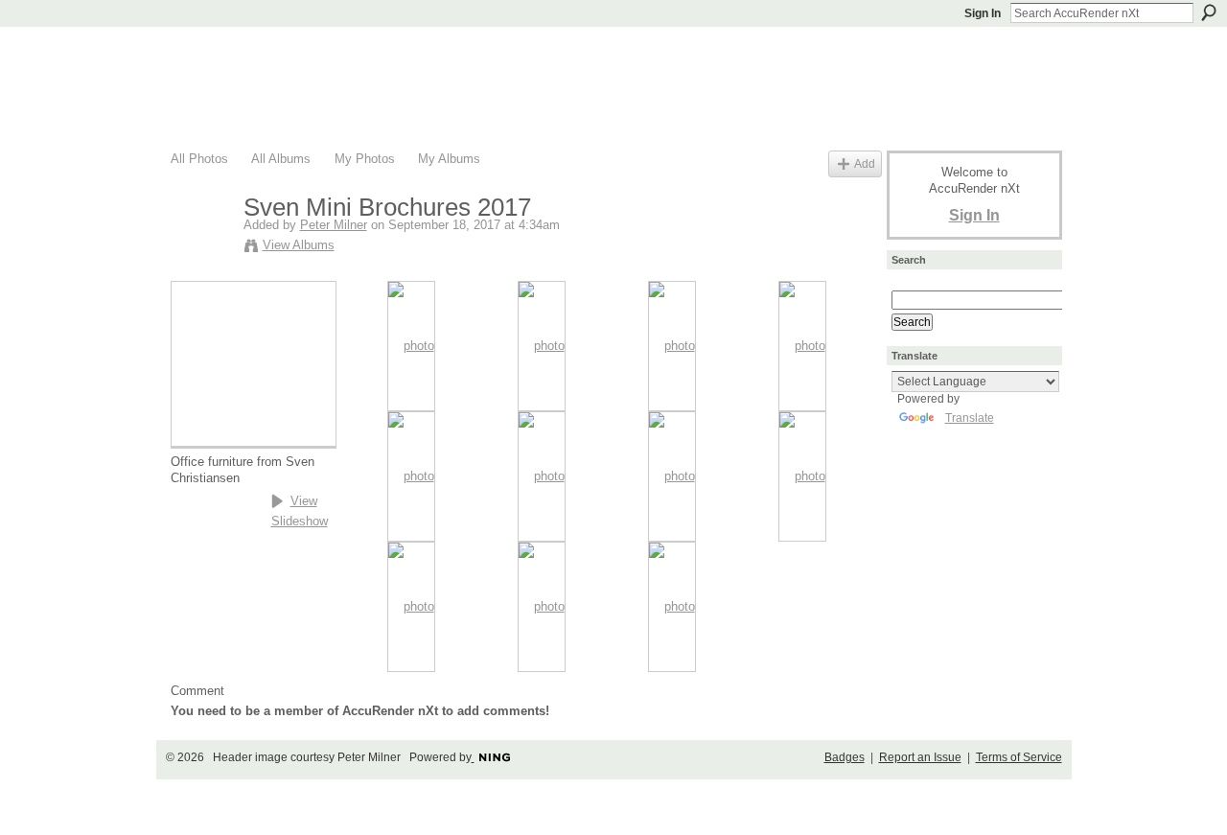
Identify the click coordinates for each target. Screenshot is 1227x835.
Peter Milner (333, 225)
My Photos (365, 158)
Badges (844, 757)
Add (864, 163)
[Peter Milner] (201, 248)
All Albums (281, 158)
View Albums (299, 245)
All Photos (199, 158)
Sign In (982, 13)
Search (1208, 12)
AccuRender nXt (285, 53)
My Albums (449, 158)
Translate (969, 418)
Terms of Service (1019, 757)
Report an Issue (920, 757)
